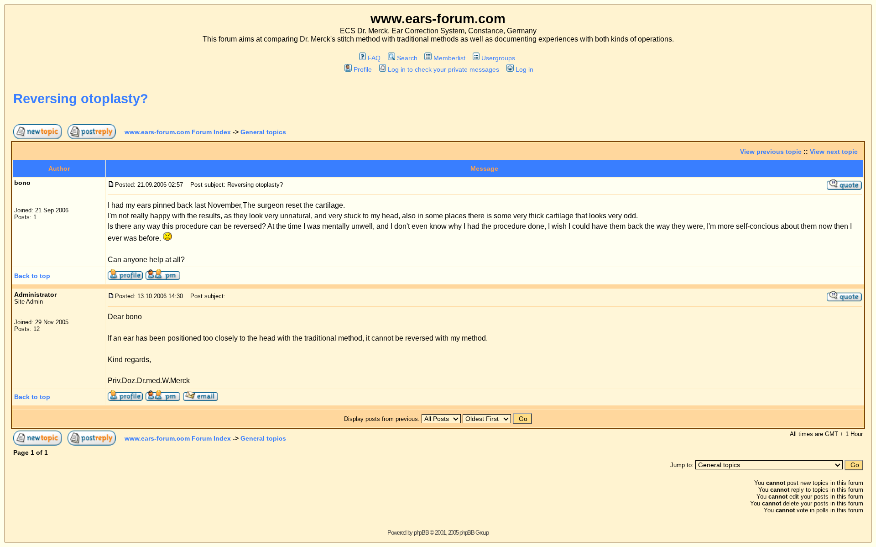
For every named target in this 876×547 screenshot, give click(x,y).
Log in (524, 69)
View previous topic (771, 151)
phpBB (421, 532)
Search (407, 58)
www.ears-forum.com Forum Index (178, 132)
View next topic (834, 151)
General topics (263, 132)
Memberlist (449, 58)
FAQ (374, 58)
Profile (362, 69)
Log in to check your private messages (443, 69)
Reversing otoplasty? (80, 98)
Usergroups (498, 58)
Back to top (32, 275)
